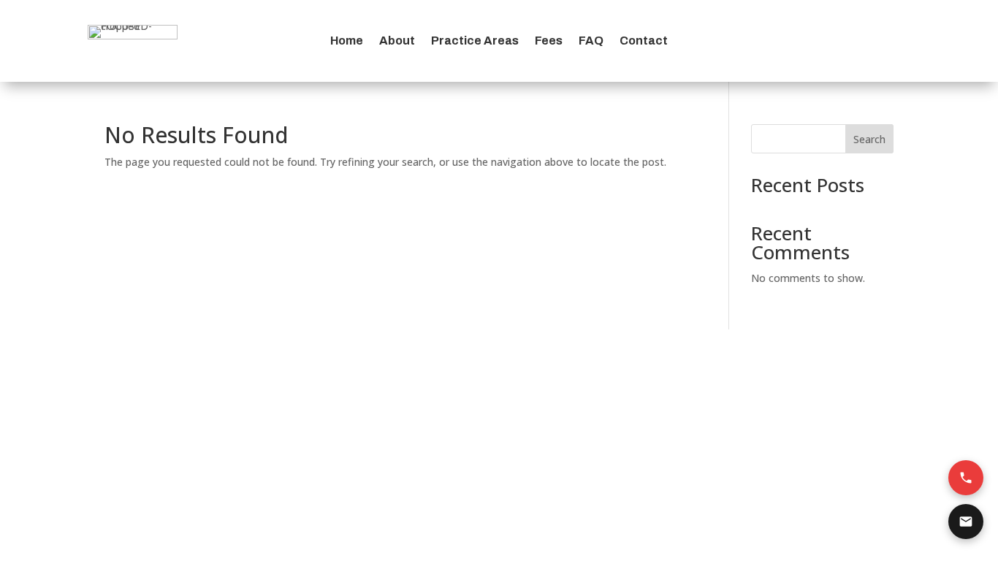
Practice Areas (475, 41)
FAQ (591, 41)
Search (869, 139)
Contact (644, 41)
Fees (549, 41)
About (397, 41)
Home (346, 41)
